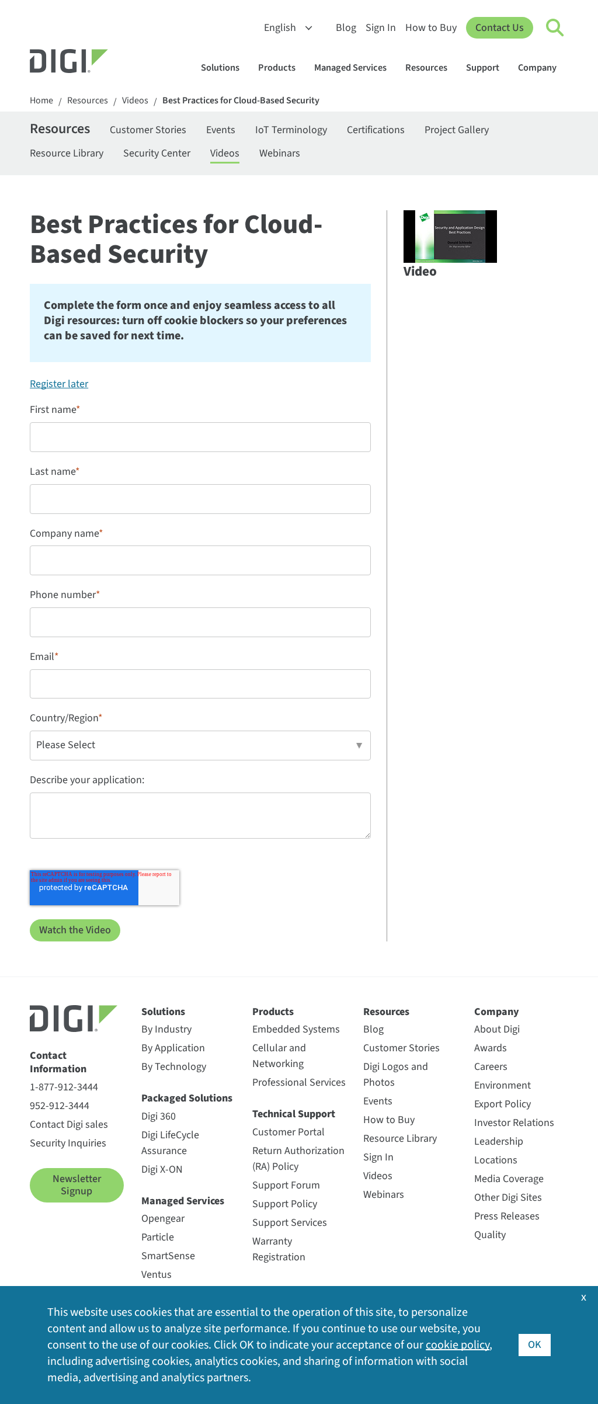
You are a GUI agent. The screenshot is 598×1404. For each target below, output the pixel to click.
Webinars (279, 153)
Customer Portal (288, 1132)
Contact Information (58, 1062)
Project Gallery (457, 130)
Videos (135, 101)
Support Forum (286, 1185)
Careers (490, 1066)
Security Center (156, 153)
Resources (426, 68)
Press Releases (507, 1216)
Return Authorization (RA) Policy (298, 1159)
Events (220, 130)
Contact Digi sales (69, 1124)
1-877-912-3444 (64, 1087)
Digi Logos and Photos (395, 1074)
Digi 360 (158, 1116)
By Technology (173, 1066)
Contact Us (499, 27)
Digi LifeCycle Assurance (170, 1143)
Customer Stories (148, 130)
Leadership (498, 1141)
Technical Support (293, 1114)
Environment (502, 1085)
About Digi (497, 1029)
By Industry (166, 1029)
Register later (59, 384)
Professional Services (299, 1082)
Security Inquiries (68, 1143)
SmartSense (168, 1256)
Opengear (163, 1218)
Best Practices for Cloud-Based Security (240, 101)
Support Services (289, 1222)
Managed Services (350, 68)
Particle (157, 1237)
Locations (495, 1160)
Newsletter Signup (77, 1185)
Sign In (381, 27)
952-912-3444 (59, 1106)
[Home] (97, 62)
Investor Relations (514, 1122)
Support (482, 68)
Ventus (156, 1274)
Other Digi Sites (508, 1197)
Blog (346, 27)
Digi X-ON (162, 1169)
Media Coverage (509, 1179)
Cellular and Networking (279, 1056)
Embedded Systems (296, 1029)
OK (534, 1344)
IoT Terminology (291, 130)
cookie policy (457, 1345)
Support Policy (284, 1204)
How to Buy (431, 27)
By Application (173, 1048)
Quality (490, 1235)
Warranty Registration (278, 1249)
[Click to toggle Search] (555, 28)
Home (41, 101)
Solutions (220, 68)
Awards (490, 1048)
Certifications (376, 130)
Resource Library (66, 153)
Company (537, 68)
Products (276, 68)
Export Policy (502, 1104)
